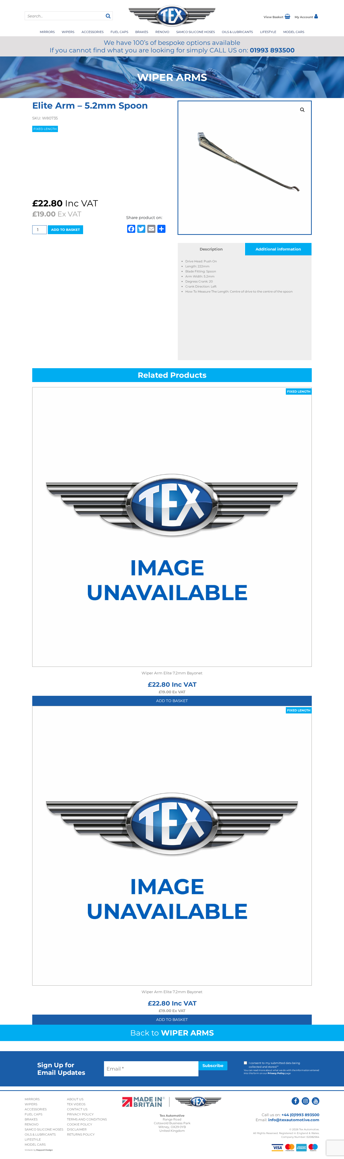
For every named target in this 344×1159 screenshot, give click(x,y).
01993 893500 (272, 50)
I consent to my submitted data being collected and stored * (274, 1065)
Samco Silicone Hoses (195, 32)
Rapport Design (44, 1150)
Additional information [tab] (278, 249)
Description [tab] (211, 249)
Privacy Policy (276, 1073)
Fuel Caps (119, 32)
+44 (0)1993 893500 (300, 1114)
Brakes (141, 32)
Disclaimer (77, 1129)
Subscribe (212, 1065)
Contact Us (77, 1109)
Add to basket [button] (172, 700)
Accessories (93, 32)
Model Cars (293, 32)
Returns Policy (81, 1134)
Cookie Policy (79, 1124)
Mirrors (47, 32)
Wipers (68, 32)
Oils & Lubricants (237, 32)
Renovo (162, 32)
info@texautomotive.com (293, 1119)
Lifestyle (268, 32)
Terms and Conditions (87, 1119)
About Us (75, 1099)
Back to (172, 1033)
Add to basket (65, 230)
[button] (302, 109)
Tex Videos (76, 1104)
